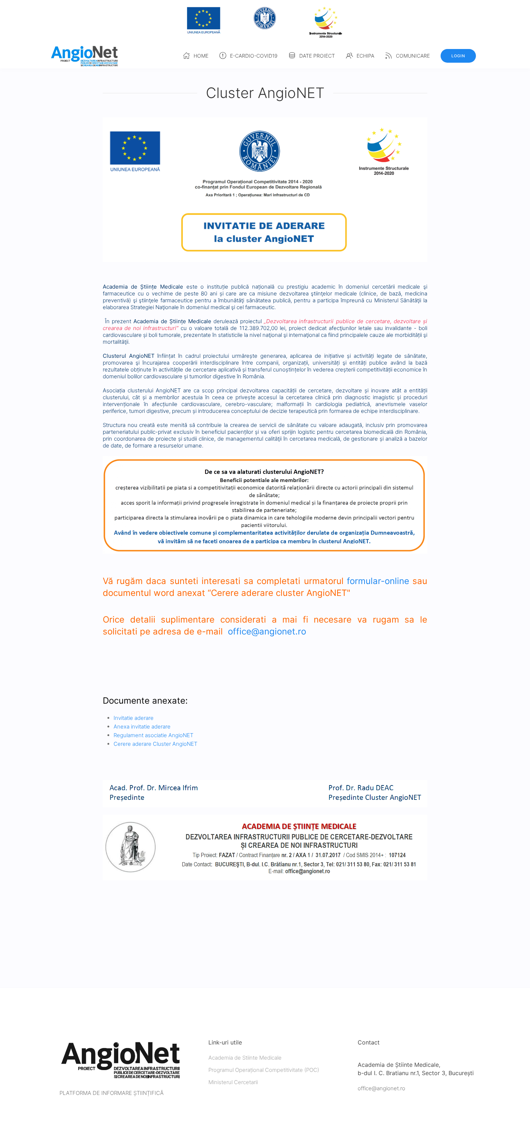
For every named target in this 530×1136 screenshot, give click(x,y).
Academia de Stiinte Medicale (245, 1057)
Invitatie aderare (134, 717)
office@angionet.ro (267, 631)
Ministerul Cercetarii (233, 1082)
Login (458, 55)
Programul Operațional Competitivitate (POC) (263, 1069)
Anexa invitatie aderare (143, 726)
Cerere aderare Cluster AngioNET (155, 743)
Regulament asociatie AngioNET (153, 735)
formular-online (378, 581)
